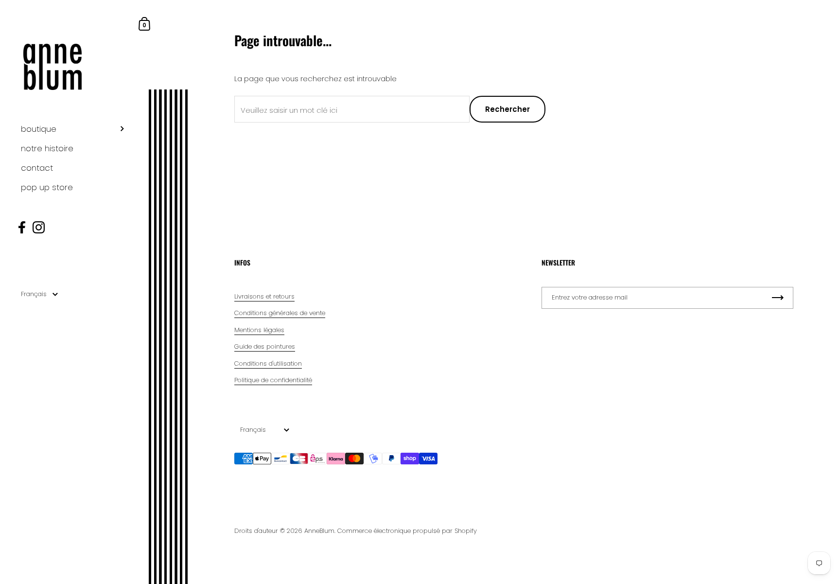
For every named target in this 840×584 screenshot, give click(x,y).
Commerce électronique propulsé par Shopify (407, 530)
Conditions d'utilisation (268, 363)
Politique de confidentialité (273, 380)
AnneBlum (319, 530)
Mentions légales (259, 330)
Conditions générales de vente (279, 313)
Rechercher (507, 109)
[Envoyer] (778, 298)
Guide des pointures (264, 346)
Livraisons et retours (264, 296)
